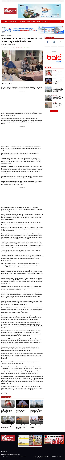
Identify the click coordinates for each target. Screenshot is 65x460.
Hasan (6, 44)
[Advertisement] (22, 101)
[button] (60, 21)
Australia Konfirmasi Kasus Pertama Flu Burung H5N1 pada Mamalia (7, 426)
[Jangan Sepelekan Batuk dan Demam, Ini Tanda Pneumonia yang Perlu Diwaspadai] (8, 404)
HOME (3, 35)
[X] (61, 1)
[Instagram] (60, 1)
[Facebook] (58, 1)
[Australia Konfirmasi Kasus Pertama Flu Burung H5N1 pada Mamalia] (8, 420)
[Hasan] (2, 44)
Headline (9, 35)
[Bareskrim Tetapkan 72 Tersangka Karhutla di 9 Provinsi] (36, 420)
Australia (54, 95)
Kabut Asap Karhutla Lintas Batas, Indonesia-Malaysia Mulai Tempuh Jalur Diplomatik (22, 426)
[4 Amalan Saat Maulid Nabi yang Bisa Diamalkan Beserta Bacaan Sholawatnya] (22, 404)
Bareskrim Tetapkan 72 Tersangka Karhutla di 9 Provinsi (35, 426)
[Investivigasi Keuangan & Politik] (10, 11)
